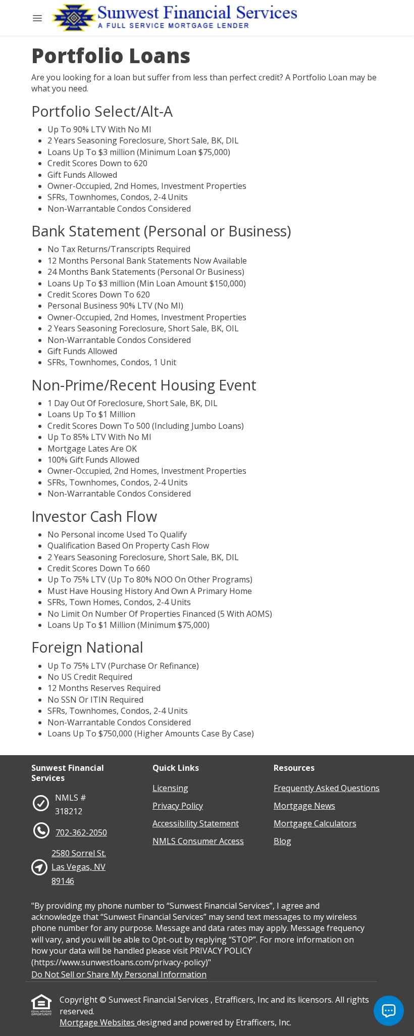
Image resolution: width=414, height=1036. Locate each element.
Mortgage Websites (98, 1022)
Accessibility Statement (195, 823)
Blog (282, 841)
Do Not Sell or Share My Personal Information (118, 974)
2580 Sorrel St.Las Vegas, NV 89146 (78, 867)
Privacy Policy (177, 805)
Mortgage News (304, 805)
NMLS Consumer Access (198, 841)
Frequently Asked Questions (327, 788)
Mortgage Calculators (315, 823)
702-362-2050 (81, 832)
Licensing (170, 788)
